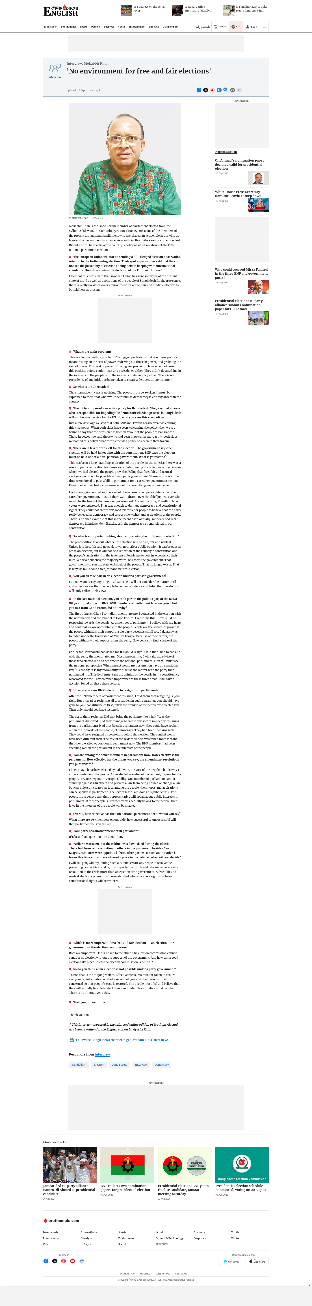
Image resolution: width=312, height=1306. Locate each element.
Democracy (162, 1064)
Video (46, 1244)
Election (99, 1064)
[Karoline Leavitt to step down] (258, 205)
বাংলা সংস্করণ (162, 1244)
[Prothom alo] (60, 10)
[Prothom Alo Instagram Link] (65, 1261)
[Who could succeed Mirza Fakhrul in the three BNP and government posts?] (258, 287)
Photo (235, 1238)
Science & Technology (169, 1238)
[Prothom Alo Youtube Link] (74, 1261)
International (68, 26)
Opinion (95, 26)
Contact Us (181, 1273)
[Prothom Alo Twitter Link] (56, 1261)
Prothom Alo (127, 1273)
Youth (121, 26)
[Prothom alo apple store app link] (257, 1261)
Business (109, 26)
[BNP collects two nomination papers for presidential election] (127, 1165)
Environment (126, 1238)
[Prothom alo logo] (61, 1222)
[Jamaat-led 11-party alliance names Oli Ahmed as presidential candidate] (70, 1165)
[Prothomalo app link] (231, 1261)
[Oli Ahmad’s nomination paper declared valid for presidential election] (258, 178)
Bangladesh (50, 26)
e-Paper (86, 1244)
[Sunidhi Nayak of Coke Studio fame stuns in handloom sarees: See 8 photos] (229, 10)
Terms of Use (162, 1273)
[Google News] (82, 1261)
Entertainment (137, 26)
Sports (83, 26)
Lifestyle (154, 26)
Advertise (145, 1273)
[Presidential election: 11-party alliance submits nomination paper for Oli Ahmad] (258, 318)
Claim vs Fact (170, 26)
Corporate (200, 1238)
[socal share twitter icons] (206, 92)
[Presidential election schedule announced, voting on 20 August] (242, 1165)
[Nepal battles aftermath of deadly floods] (177, 10)
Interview (54, 77)
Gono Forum (119, 1064)
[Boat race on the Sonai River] (126, 10)
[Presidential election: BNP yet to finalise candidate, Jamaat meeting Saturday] (185, 1165)
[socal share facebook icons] (199, 92)
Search (122, 1244)
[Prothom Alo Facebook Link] (47, 1261)
